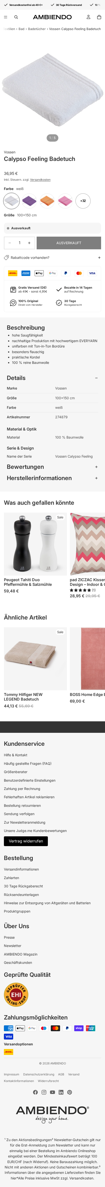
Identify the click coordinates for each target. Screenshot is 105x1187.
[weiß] (11, 201)
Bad (21, 29)
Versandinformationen (21, 869)
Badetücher (37, 29)
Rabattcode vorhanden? (30, 257)
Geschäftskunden (18, 962)
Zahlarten (11, 878)
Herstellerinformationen (39, 478)
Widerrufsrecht (48, 1081)
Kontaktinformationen (19, 1081)
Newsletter (12, 946)
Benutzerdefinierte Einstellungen (29, 780)
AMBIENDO (58, 1063)
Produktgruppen (17, 911)
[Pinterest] (70, 1092)
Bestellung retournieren (22, 805)
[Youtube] (52, 1092)
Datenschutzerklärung (38, 1074)
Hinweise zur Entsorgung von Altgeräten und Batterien (47, 903)
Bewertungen (25, 466)
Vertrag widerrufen (26, 841)
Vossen (9, 152)
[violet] (29, 201)
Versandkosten (40, 179)
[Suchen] (16, 17)
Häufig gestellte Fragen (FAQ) (28, 763)
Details (16, 377)
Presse (9, 937)
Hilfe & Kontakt (15, 755)
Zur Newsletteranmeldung (24, 822)
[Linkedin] (61, 1092)
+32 (83, 201)
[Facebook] (35, 1092)
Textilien (9, 29)
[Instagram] (44, 1092)
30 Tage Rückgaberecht (23, 886)
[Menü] (5, 17)
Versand (73, 1074)
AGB (61, 1074)
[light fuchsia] (65, 201)
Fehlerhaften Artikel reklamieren (29, 797)
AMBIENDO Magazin (20, 954)
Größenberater (15, 772)
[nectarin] (47, 201)
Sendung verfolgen (19, 814)
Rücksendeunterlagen (21, 895)
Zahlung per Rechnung (22, 789)
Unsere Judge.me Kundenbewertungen (35, 831)
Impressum (11, 1074)
